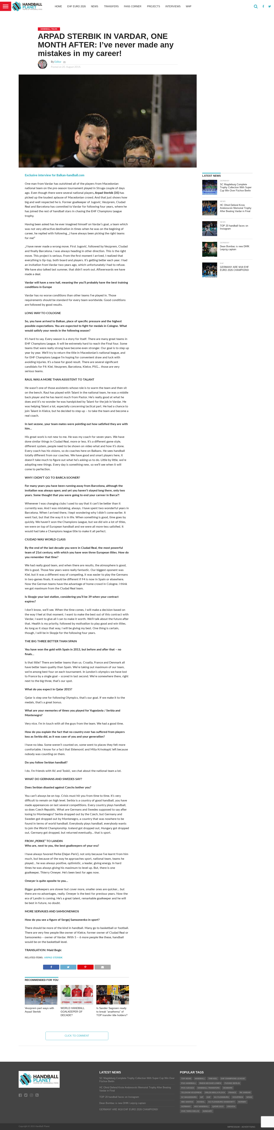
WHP (188, 6)
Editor (57, 62)
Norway (242, 1102)
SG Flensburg (221, 1097)
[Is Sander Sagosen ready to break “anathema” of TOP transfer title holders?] (112, 1003)
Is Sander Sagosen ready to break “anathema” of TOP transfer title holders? (111, 1011)
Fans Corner (132, 6)
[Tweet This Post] (68, 966)
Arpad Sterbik (53, 957)
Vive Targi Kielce (190, 1111)
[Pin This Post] (85, 966)
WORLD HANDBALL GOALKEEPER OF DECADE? (72, 1011)
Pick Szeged (187, 1088)
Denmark (227, 1088)
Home (58, 6)
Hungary (207, 1111)
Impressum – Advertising (241, 1127)
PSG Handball (188, 1083)
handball (200, 1079)
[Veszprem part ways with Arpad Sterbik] (41, 1003)
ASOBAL (201, 1102)
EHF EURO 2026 (76, 6)
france (232, 1092)
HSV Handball (201, 1106)
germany (186, 1106)
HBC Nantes (187, 1102)
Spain (249, 1097)
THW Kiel (212, 1079)
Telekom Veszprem (191, 1092)
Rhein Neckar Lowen (210, 1083)
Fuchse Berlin (232, 1083)
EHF (208, 1097)
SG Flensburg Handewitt (221, 1102)
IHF (201, 1097)
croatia (231, 1106)
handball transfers (209, 1088)
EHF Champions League (233, 1079)
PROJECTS (153, 6)
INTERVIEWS (173, 6)
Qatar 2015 (217, 1106)
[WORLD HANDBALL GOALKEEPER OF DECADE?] (77, 1003)
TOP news (186, 1079)
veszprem (237, 1097)
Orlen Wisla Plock (215, 1092)
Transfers (111, 6)
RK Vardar (245, 1092)
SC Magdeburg (189, 1097)
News (94, 6)
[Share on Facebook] (51, 966)
